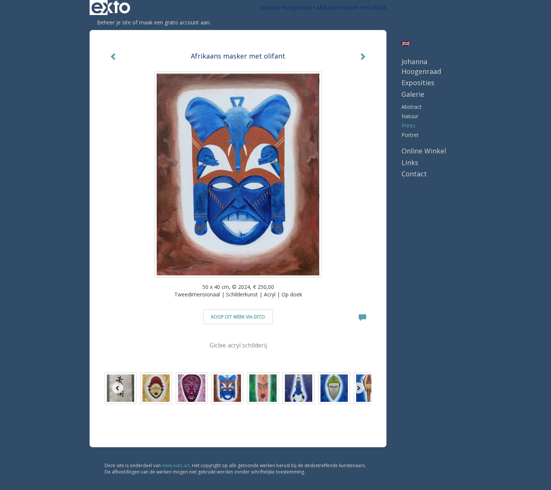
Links (409, 162)
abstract (411, 106)
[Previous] (117, 388)
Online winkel (423, 150)
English (405, 43)
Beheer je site (114, 22)
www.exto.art (176, 465)
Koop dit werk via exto (238, 317)
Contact (414, 173)
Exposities (417, 82)
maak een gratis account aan (174, 22)
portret (410, 134)
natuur (409, 116)
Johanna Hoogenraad (285, 7)
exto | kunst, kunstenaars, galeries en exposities (111, 7)
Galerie (412, 94)
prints (408, 125)
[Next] (358, 388)
